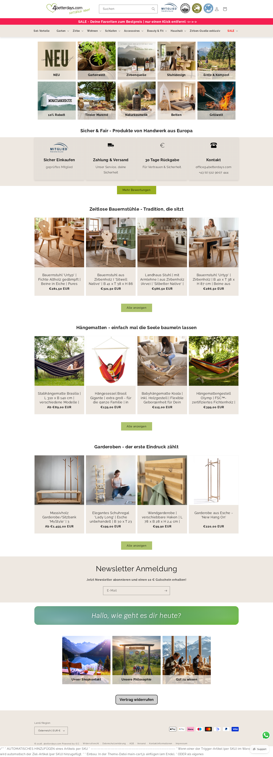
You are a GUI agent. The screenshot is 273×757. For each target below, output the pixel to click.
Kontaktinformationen (160, 743)
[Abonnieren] (166, 590)
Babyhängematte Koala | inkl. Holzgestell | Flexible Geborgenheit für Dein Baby (162, 400)
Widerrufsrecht (91, 743)
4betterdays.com (52, 744)
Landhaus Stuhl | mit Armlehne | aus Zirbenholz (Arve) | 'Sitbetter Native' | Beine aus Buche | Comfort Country (162, 283)
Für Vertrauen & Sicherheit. (162, 167)
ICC (77, 744)
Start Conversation (136, 619)
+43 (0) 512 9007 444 (214, 172)
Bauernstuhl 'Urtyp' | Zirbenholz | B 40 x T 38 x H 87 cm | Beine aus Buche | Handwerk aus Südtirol (214, 283)
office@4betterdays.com (214, 167)
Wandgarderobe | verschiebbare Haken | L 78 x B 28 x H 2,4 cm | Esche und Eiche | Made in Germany (162, 521)
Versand (141, 743)
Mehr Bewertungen (137, 190)
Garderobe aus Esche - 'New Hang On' (213, 515)
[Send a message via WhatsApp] (266, 735)
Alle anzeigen (137, 307)
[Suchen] (153, 9)
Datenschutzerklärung (114, 743)
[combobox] (128, 9)
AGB (131, 743)
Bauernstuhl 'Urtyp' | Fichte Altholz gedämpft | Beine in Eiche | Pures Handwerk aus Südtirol (59, 281)
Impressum (181, 743)
